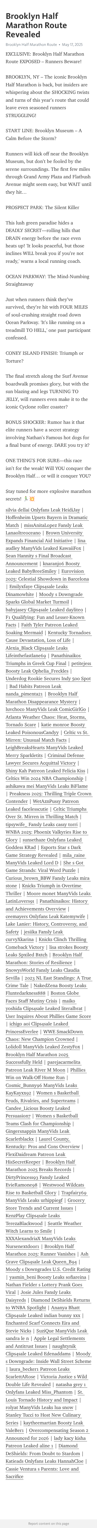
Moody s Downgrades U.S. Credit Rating (48, 1269)
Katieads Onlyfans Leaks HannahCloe (45, 1461)
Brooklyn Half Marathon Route (31, 44)
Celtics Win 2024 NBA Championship (44, 778)
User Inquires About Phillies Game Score (48, 1016)
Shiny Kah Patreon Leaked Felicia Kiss (45, 771)
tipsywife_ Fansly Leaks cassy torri (42, 824)
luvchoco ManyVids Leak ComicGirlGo (46, 709)
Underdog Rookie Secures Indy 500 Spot (48, 678)
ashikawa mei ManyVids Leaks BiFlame (47, 786)
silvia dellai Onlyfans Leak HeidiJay (43, 510)
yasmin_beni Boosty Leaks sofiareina (47, 1277)
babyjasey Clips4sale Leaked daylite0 (44, 610)
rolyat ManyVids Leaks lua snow (39, 1407)
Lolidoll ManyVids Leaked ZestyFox (43, 1047)
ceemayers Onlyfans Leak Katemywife (45, 916)
